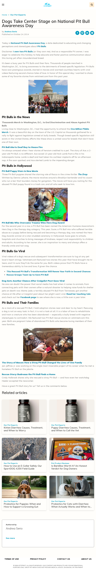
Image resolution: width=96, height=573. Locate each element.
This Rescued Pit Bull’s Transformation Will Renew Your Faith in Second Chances (48, 271)
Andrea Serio (11, 31)
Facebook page (28, 297)
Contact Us (63, 559)
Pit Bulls (41, 46)
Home (5, 15)
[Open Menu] (3, 4)
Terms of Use (11, 559)
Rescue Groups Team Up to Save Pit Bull (27, 274)
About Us (86, 559)
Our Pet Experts (18, 15)
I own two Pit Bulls (23, 51)
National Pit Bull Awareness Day (28, 43)
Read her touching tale (78, 294)
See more (10, 538)
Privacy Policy (38, 559)
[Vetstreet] (47, 5)
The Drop (82, 174)
